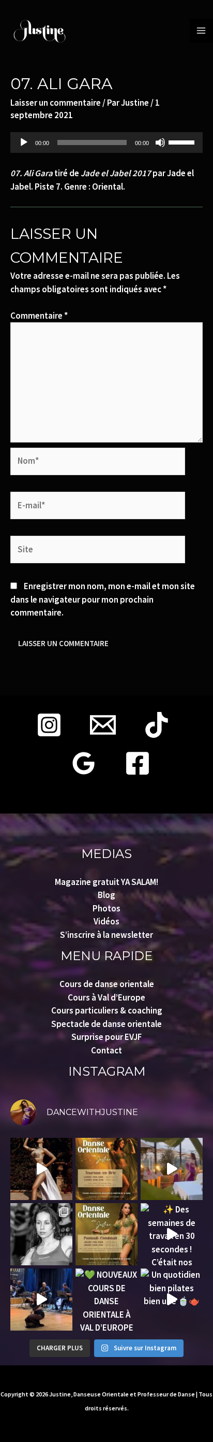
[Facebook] (137, 763)
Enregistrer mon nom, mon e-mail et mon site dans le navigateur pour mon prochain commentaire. (102, 599)
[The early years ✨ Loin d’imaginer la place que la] (41, 1234)
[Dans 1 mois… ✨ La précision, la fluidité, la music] (41, 1169)
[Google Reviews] (84, 763)
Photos (106, 908)
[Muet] (160, 142)
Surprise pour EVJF (106, 1037)
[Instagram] (49, 725)
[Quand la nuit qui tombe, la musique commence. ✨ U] (172, 1169)
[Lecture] (24, 142)
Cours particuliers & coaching (106, 1010)
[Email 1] (103, 725)
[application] (106, 142)
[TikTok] (157, 725)
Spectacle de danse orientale (106, 1024)
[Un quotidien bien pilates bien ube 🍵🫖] (172, 1299)
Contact (106, 1050)
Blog (106, 895)
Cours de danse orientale (106, 984)
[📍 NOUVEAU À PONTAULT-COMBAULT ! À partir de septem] (106, 1234)
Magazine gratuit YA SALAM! (106, 882)
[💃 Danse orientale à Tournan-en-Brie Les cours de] (106, 1169)
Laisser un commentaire (55, 102)
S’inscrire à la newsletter (106, 934)
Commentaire (39, 315)
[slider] (183, 141)
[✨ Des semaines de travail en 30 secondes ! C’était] (172, 1234)
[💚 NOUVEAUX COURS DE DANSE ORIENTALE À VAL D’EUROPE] (106, 1299)
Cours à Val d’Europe (106, 997)
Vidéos (106, 921)
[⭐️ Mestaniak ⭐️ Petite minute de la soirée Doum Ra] (41, 1299)
